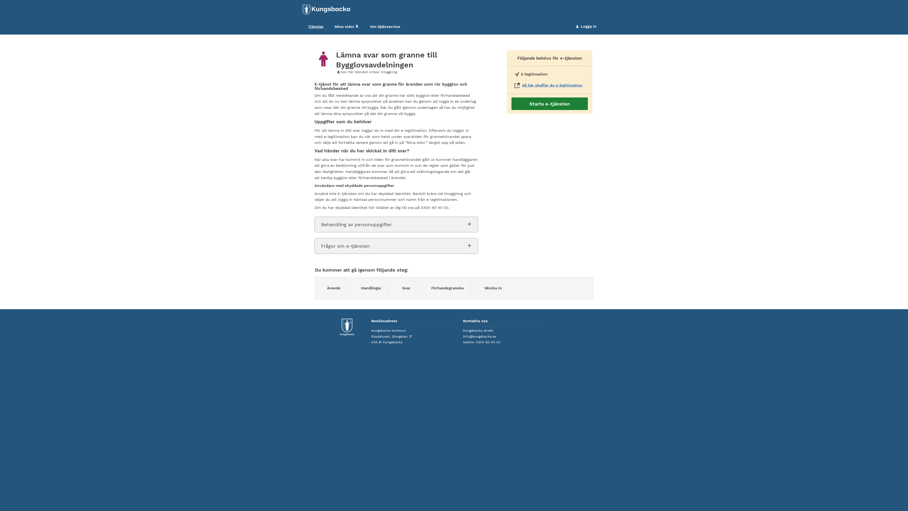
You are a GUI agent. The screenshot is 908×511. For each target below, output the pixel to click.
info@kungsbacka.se (479, 336)
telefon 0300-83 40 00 (482, 342)
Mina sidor (344, 26)
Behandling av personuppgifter (356, 224)
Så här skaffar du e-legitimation (552, 85)
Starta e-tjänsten (549, 104)
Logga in (586, 26)
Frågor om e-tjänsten (345, 246)
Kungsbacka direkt (478, 330)
